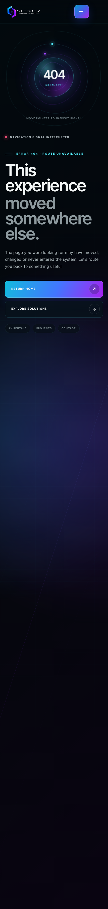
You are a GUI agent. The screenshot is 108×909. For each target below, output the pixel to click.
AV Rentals (18, 328)
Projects (44, 328)
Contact (69, 328)
